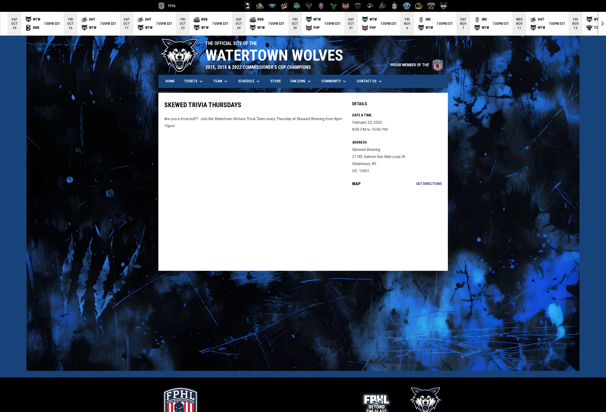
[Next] (602, 23)
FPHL (167, 6)
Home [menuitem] (170, 81)
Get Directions (429, 184)
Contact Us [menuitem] (370, 81)
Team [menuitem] (221, 81)
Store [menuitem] (277, 81)
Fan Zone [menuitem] (301, 81)
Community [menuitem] (334, 81)
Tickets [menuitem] (194, 81)
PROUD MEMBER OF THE (416, 65)
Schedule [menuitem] (249, 81)
